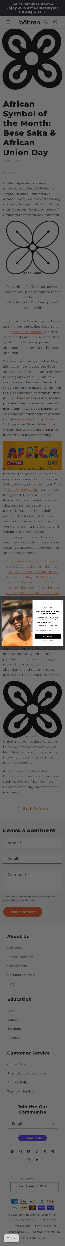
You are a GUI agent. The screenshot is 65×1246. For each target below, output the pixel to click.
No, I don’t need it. (48, 640)
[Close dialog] (61, 602)
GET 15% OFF (47, 636)
